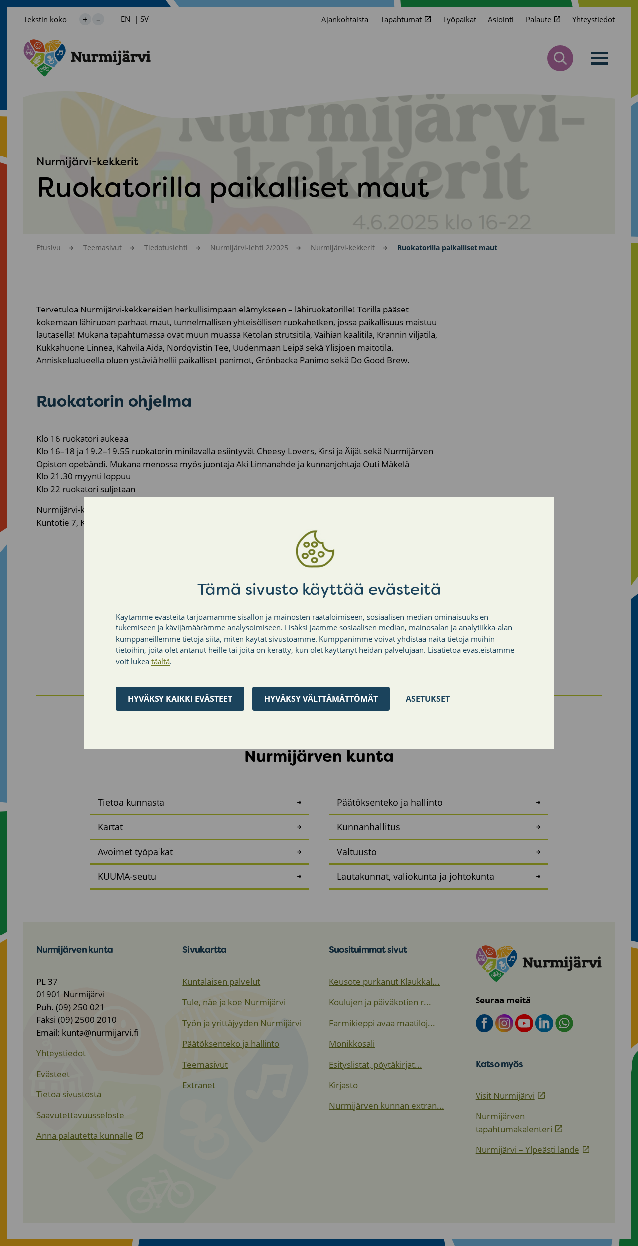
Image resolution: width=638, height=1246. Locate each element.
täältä (160, 661)
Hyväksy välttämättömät (321, 698)
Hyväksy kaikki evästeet (180, 698)
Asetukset (428, 698)
